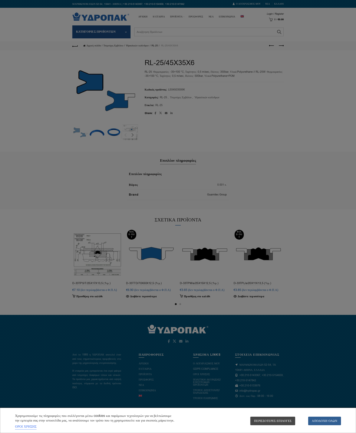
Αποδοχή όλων (324, 421)
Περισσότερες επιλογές (272, 421)
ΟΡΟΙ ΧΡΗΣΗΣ (26, 426)
